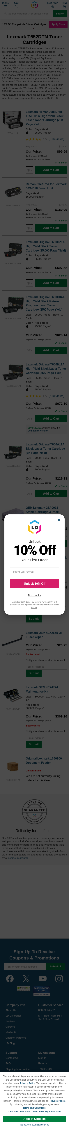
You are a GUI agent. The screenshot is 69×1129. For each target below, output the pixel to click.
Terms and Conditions (34, 1108)
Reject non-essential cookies (34, 1124)
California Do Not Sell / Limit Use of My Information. (34, 1111)
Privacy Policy (27, 1083)
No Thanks (34, 595)
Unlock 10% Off (34, 583)
